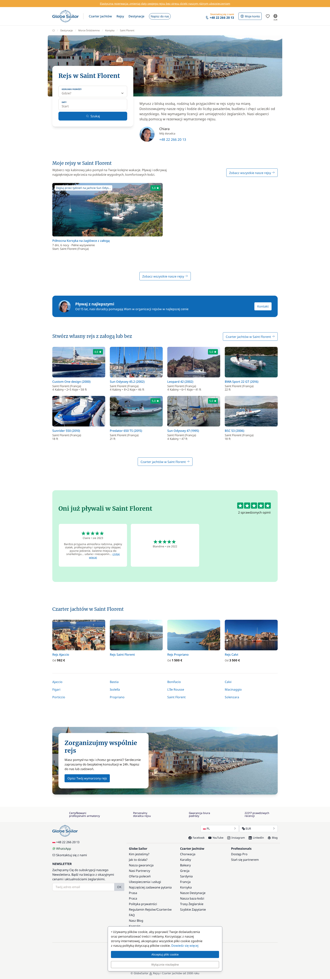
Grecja (184, 871)
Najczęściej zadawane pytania (150, 887)
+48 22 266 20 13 (172, 139)
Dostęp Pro (239, 854)
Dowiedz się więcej (184, 945)
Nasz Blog (136, 920)
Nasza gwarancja (141, 865)
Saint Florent (176, 697)
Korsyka (109, 30)
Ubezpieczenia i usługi (145, 882)
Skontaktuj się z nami (71, 855)
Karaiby (185, 860)
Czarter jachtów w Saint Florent (249, 337)
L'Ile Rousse (175, 689)
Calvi (228, 682)
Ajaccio (57, 682)
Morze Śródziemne (89, 30)
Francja (185, 882)
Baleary (185, 865)
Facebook (199, 837)
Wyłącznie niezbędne (165, 964)
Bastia (114, 682)
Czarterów (164, 909)
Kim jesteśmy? (139, 854)
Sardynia (186, 876)
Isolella (115, 689)
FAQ (132, 915)
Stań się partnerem (245, 860)
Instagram (238, 837)
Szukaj (95, 116)
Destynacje (66, 30)
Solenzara (232, 697)
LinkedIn (258, 837)
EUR (248, 828)
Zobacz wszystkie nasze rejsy (250, 173)
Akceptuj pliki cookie (165, 954)
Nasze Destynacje (192, 893)
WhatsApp (63, 848)
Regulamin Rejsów (142, 909)
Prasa (133, 893)
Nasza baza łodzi (192, 898)
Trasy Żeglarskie (191, 904)
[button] (100, 16)
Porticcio (58, 697)
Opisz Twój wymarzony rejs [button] (87, 778)
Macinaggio (233, 689)
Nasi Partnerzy (139, 871)
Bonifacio (174, 682)
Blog (275, 837)
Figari (56, 689)
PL (208, 828)
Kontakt (263, 306)
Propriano (117, 697)
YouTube (218, 837)
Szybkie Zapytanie (193, 909)
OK (119, 887)
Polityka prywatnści (143, 904)
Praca (133, 898)
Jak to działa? (138, 860)
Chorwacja (187, 854)
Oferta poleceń (140, 876)
